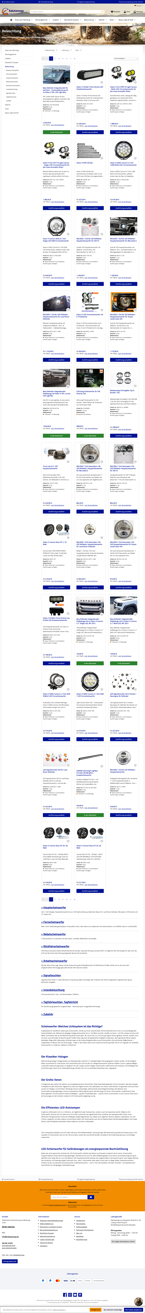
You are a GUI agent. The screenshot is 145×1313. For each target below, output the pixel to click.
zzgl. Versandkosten (57, 125)
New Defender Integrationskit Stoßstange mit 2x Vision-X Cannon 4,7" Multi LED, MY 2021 (123, 621)
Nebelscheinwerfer (12, 82)
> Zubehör (47, 1014)
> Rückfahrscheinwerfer (55, 946)
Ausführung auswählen (90, 132)
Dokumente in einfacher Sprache (51, 1227)
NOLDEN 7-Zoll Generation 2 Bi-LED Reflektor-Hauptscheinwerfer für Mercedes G (89, 468)
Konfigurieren (95, 1310)
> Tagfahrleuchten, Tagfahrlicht (59, 1002)
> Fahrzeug (65, 50)
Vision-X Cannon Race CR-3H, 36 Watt (55, 847)
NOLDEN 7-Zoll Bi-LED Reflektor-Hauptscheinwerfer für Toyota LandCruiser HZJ (123, 316)
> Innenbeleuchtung (53, 990)
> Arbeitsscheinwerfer (54, 961)
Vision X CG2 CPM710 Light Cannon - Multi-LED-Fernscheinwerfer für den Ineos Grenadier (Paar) (123, 89)
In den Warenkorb (56, 132)
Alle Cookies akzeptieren (133, 1310)
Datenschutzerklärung (47, 1236)
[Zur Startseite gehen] (13, 11)
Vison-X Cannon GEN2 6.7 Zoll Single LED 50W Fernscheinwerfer (56, 240)
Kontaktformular (18, 1255)
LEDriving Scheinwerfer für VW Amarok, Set (88, 392)
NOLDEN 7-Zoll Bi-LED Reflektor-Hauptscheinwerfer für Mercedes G (123, 240)
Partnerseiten (80, 1224)
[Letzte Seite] (75, 58)
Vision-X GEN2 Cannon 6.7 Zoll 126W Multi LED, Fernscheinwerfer (123, 164)
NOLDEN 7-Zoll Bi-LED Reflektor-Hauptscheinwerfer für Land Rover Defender (56, 316)
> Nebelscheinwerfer (53, 934)
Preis (77, 50)
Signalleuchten (10, 93)
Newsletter (80, 1236)
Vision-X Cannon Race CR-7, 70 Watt (54, 543)
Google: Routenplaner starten (124, 1241)
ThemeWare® (94, 1302)
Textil (7, 109)
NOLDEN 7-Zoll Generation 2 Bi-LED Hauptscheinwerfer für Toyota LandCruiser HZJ (123, 544)
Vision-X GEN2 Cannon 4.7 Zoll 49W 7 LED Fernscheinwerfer (90, 695)
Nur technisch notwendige (113, 1310)
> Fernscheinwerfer (52, 922)
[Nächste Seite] (71, 58)
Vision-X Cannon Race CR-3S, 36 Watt (88, 847)
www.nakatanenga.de (9, 1248)
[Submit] (90, 1197)
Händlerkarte (80, 1220)
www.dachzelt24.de (8, 1245)
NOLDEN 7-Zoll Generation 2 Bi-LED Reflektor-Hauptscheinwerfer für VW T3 (123, 468)
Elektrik (7, 105)
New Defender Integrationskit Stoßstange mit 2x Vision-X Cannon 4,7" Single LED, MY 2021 (89, 621)
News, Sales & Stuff (11, 113)
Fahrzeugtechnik (10, 54)
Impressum (43, 1246)
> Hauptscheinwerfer (53, 907)
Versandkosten (67, 1300)
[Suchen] (102, 12)
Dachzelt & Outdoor (11, 62)
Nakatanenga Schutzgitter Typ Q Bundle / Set (122, 391)
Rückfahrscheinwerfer (13, 85)
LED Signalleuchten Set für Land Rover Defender (55, 771)
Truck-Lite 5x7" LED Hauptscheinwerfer (50, 467)
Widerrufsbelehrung (46, 1224)
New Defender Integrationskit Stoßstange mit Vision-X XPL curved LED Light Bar (56, 393)
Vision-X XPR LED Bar (84, 163)
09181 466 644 (138, 2)
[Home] (11, 20)
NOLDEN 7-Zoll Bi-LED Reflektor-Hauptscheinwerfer (123, 771)
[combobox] (65, 12)
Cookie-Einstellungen (47, 1239)
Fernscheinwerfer (11, 74)
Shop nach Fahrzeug (12, 50)
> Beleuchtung (49, 50)
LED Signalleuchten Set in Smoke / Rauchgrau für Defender (123, 695)
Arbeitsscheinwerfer (12, 70)
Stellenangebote (81, 1227)
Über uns (79, 1233)
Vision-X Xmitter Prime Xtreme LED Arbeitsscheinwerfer (89, 88)
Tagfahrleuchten (11, 97)
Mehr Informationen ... (59, 1310)
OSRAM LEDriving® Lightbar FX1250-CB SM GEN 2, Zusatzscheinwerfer (87, 773)
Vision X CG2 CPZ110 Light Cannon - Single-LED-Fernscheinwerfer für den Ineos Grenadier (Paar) (56, 165)
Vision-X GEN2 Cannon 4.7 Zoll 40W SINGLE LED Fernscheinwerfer (56, 695)
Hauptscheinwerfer (12, 78)
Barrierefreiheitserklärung (49, 1230)
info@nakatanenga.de (10, 1236)
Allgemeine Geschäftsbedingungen (51, 1220)
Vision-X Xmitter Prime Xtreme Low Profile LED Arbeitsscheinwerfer (56, 619)
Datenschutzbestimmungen (57, 1205)
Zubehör (8, 58)
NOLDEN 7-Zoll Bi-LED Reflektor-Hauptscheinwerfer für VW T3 (89, 240)
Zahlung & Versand (46, 1242)
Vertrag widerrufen (9, 1261)
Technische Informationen (85, 1230)
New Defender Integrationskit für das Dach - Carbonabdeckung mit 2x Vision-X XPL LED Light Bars (55, 90)
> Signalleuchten (51, 975)
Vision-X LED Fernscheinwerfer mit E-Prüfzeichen (89, 315)
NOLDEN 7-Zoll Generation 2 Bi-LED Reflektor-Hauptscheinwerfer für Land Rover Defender (89, 544)
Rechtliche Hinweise (47, 1233)
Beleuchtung (9, 66)
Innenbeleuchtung (11, 89)
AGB (86, 1205)
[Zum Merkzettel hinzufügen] (68, 83)
